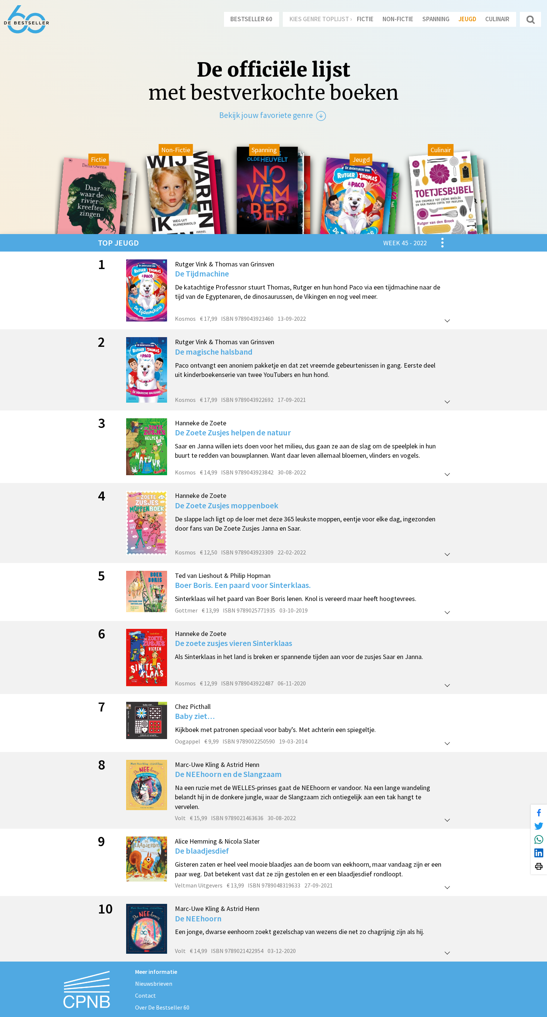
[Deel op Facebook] (539, 812)
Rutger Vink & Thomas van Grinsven (224, 264)
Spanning (436, 19)
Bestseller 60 (251, 19)
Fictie (365, 19)
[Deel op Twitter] (539, 826)
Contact (145, 995)
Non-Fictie (398, 19)
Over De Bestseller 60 (162, 1007)
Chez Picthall (193, 706)
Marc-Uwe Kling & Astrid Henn (217, 764)
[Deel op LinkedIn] (539, 853)
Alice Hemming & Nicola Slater (217, 841)
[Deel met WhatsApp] (539, 839)
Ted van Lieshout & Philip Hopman (223, 575)
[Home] (26, 19)
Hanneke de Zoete (200, 423)
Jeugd (467, 19)
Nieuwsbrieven (153, 983)
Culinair (497, 19)
